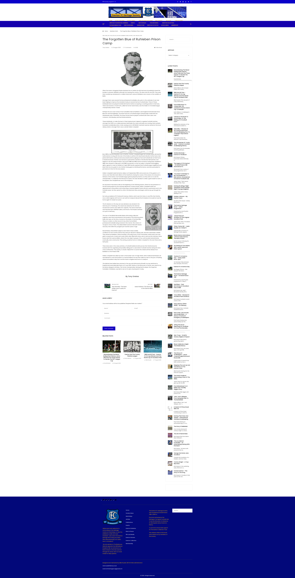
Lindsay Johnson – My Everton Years (181, 197)
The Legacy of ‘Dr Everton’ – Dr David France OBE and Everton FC (182, 164)
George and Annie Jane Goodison (181, 454)
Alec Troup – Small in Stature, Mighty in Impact (182, 336)
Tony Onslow (136, 35)
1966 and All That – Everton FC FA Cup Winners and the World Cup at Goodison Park (153, 356)
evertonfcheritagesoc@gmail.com (112, 569)
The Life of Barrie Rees (181, 434)
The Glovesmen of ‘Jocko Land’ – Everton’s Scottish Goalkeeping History (182, 144)
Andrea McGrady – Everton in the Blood (180, 153)
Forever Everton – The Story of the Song (180, 471)
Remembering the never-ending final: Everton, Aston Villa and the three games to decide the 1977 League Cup (111, 358)
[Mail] (113, 500)
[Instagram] (108, 500)
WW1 (141, 35)
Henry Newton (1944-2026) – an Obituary (180, 304)
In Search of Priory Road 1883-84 (181, 408)
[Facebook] (103, 500)
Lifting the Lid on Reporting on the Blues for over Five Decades (181, 326)
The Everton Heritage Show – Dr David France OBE (181, 275)
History (119, 35)
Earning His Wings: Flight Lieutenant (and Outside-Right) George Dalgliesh (182, 187)
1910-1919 (110, 35)
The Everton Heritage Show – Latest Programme (180, 206)
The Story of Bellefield (180, 426)
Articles (114, 35)
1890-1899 (105, 35)
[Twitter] (106, 500)
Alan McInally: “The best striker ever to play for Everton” (119, 287)
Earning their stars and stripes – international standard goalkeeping (181, 417)
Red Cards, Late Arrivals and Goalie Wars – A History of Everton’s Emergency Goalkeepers (181, 315)
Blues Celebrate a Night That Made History (181, 345)
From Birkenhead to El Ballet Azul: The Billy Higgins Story (180, 387)
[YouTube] (111, 500)
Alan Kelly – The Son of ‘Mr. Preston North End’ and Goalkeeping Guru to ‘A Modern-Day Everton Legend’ (182, 132)
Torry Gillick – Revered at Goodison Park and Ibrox (181, 295)
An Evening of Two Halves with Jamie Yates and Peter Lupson (182, 247)
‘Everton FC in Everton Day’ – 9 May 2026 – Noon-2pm (180, 257)
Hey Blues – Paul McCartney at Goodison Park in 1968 (181, 286)
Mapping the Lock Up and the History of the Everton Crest (182, 366)
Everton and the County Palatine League (132, 355)
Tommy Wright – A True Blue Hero (181, 463)
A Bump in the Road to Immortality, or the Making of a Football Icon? (181, 119)
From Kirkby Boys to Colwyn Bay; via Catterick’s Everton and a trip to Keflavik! (182, 107)
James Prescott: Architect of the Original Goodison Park (181, 217)
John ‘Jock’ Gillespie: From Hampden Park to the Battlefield (181, 398)
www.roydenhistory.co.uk (110, 566)
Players (131, 35)
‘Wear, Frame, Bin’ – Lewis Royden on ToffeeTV (182, 227)
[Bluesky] (116, 500)
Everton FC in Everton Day (182, 267)
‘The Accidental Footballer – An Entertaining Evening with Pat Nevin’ (182, 443)
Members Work (125, 35)
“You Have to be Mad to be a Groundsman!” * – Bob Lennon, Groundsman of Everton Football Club (182, 176)
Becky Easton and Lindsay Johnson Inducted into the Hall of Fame (182, 236)
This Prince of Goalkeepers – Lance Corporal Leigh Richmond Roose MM (182, 355)
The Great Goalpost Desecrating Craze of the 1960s (182, 377)
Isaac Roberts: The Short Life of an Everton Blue (144, 286)
